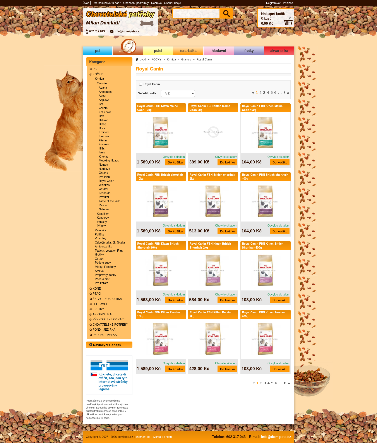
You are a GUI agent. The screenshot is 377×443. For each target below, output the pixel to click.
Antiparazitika (103, 246)
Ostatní (103, 189)
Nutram (103, 164)
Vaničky (102, 221)
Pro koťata (101, 283)
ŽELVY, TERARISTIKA (107, 298)
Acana (103, 87)
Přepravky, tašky (105, 274)
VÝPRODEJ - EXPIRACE (109, 319)
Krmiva (99, 78)
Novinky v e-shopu (107, 345)
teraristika (188, 51)
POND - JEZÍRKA (104, 329)
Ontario (103, 172)
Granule (102, 83)
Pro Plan (104, 177)
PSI (95, 69)
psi (97, 51)
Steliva (99, 271)
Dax (101, 116)
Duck (102, 128)
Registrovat (273, 3)
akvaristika (279, 51)
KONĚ (97, 288)
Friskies (104, 144)
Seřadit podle (147, 93)
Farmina (104, 136)
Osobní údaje (172, 3)
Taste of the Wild (109, 201)
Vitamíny (100, 238)
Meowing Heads (109, 160)
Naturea (104, 209)
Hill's (102, 148)
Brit (101, 104)
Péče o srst (102, 279)
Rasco (103, 205)
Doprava (156, 3)
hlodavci (219, 51)
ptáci (158, 51)
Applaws (104, 99)
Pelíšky (100, 234)
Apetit (102, 95)
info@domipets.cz (127, 31)
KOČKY (98, 74)
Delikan (103, 120)
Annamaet (105, 91)
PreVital (104, 197)
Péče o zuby (103, 262)
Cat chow (105, 112)
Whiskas (104, 185)
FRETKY (98, 309)
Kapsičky (103, 213)
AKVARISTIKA (102, 314)
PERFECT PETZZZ (105, 335)
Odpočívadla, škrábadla (110, 242)
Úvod (86, 3)
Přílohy (101, 225)
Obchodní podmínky (136, 3)
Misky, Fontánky (105, 266)
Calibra (103, 108)
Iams (102, 152)
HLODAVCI (100, 304)
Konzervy (103, 217)
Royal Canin (106, 180)
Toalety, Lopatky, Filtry (109, 250)
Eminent (104, 132)
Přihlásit (288, 3)
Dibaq (102, 124)
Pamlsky (100, 230)
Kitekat (103, 156)
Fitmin (103, 140)
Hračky (99, 254)
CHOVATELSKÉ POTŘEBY (110, 324)
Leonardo (104, 193)
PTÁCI (97, 293)
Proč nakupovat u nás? (106, 3)
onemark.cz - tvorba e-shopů (153, 436)
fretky (249, 51)
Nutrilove (104, 168)
